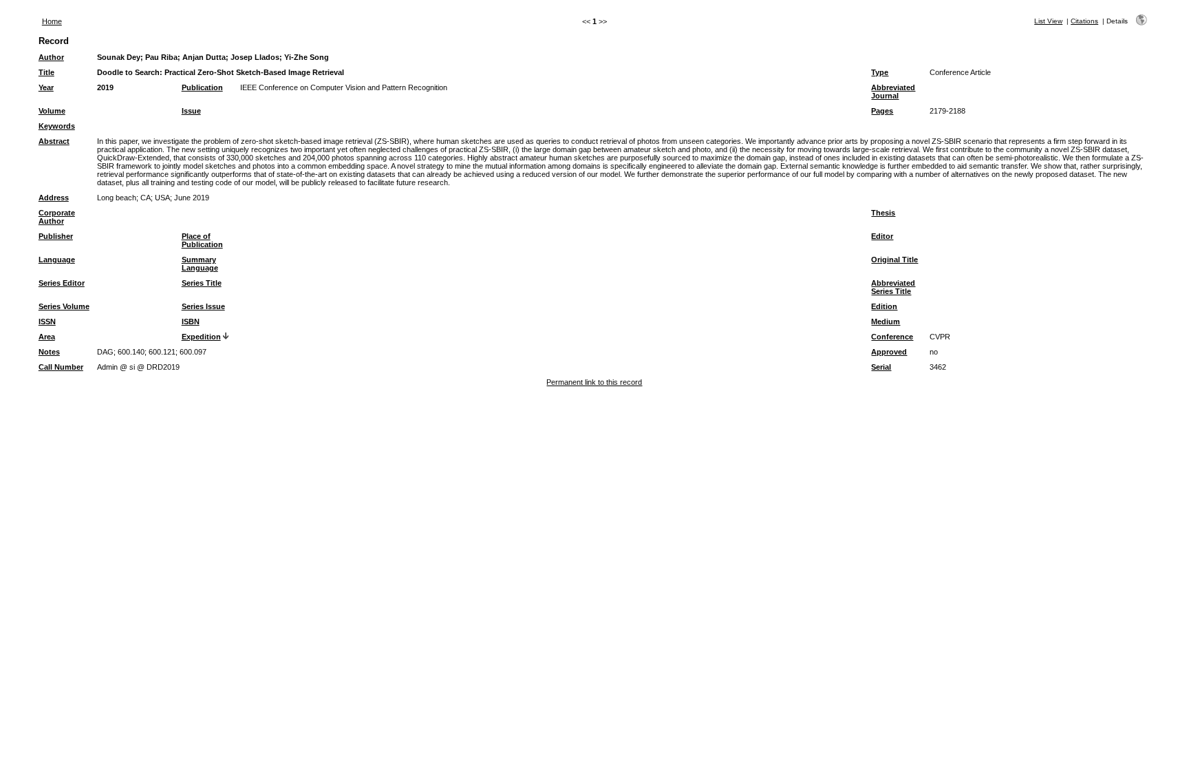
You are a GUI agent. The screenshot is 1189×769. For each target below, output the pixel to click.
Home (52, 21)
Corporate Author (57, 217)
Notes (49, 352)
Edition (884, 306)
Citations (1084, 21)
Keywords (57, 126)
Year (46, 87)
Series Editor (62, 283)
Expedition (201, 337)
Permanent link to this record (594, 382)
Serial (881, 367)
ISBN (191, 321)
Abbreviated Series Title (893, 287)
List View (1048, 21)
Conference (892, 337)
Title (46, 72)
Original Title (894, 259)
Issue (191, 111)
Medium (885, 321)
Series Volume (64, 306)
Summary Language (200, 263)
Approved (889, 352)
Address (54, 197)
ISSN (47, 321)
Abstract (54, 141)
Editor (882, 236)
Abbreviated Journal (893, 91)
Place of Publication (202, 240)
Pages (882, 111)
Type (879, 72)
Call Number (61, 367)
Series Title (202, 283)
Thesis (883, 213)
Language (57, 259)
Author (51, 57)
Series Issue (203, 306)
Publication (202, 87)
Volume (52, 111)
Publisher (56, 236)
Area (47, 337)
